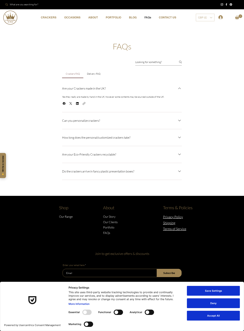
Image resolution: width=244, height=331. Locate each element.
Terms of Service (174, 229)
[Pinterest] (231, 4)
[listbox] (205, 17)
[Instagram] (222, 4)
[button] (72, 17)
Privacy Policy (173, 217)
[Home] (10, 18)
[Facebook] (226, 4)
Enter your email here (73, 265)
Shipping (169, 223)
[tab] (72, 73)
